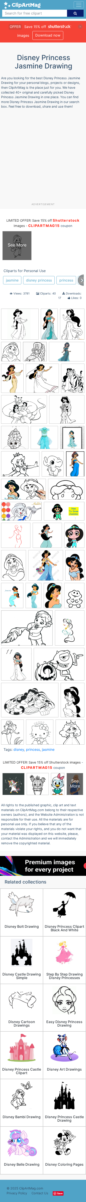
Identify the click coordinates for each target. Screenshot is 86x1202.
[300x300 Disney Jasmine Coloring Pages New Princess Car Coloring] (14, 439)
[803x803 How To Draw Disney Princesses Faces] (70, 734)
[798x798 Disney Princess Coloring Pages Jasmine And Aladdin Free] (35, 353)
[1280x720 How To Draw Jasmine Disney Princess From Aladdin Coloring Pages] (23, 491)
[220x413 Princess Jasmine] (33, 597)
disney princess (39, 280)
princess (66, 280)
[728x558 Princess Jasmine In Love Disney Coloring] (26, 630)
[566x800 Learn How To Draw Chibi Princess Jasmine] (74, 537)
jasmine (12, 280)
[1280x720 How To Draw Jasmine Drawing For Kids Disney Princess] (64, 513)
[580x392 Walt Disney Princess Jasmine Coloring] (29, 702)
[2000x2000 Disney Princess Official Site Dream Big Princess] (44, 439)
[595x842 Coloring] (72, 380)
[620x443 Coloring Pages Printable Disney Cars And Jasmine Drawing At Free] (24, 411)
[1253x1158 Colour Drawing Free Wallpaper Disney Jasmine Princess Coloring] (66, 411)
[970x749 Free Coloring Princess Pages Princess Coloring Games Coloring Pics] (20, 466)
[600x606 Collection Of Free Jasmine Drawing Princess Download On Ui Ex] (42, 380)
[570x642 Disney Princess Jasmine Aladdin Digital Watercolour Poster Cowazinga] (72, 439)
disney (18, 749)
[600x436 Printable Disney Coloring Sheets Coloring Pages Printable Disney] (59, 666)
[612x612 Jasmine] (47, 537)
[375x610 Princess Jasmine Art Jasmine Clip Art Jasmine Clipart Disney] (53, 597)
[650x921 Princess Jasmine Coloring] (74, 597)
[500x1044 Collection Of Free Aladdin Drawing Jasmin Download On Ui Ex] (49, 326)
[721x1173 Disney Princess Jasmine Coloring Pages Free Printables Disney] (72, 702)
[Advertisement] (43, 157)
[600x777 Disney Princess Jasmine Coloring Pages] (12, 734)
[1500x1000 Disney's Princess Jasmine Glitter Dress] (66, 353)
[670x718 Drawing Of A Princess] (39, 734)
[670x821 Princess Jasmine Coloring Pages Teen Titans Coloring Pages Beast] (11, 354)
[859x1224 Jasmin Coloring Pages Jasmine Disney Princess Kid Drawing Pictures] (72, 326)
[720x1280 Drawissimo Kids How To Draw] (74, 567)
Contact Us (40, 1193)
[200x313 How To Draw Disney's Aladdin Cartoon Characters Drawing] (75, 465)
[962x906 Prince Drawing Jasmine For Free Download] (19, 326)
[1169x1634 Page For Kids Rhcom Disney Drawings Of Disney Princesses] (13, 567)
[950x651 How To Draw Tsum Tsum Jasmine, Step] (66, 491)
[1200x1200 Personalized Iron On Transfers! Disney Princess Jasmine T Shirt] (45, 567)
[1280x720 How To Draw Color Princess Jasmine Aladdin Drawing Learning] (21, 513)
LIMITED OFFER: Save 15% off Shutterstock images (42, 762)
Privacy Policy (17, 1193)
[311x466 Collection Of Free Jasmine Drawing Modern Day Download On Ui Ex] (12, 380)
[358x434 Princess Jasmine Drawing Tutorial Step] (16, 666)
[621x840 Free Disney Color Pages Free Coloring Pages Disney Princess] (53, 466)
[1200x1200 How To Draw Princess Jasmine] (15, 537)
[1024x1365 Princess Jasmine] (12, 597)
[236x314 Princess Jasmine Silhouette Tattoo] (69, 630)
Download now (47, 35)
